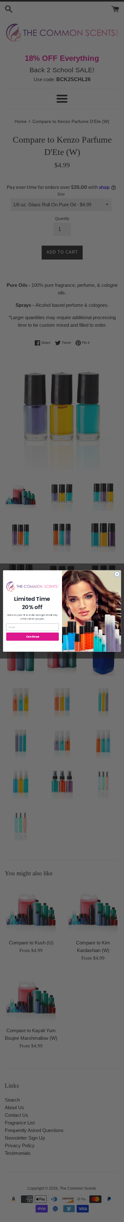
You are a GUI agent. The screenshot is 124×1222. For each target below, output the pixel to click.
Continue (32, 637)
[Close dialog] (117, 574)
